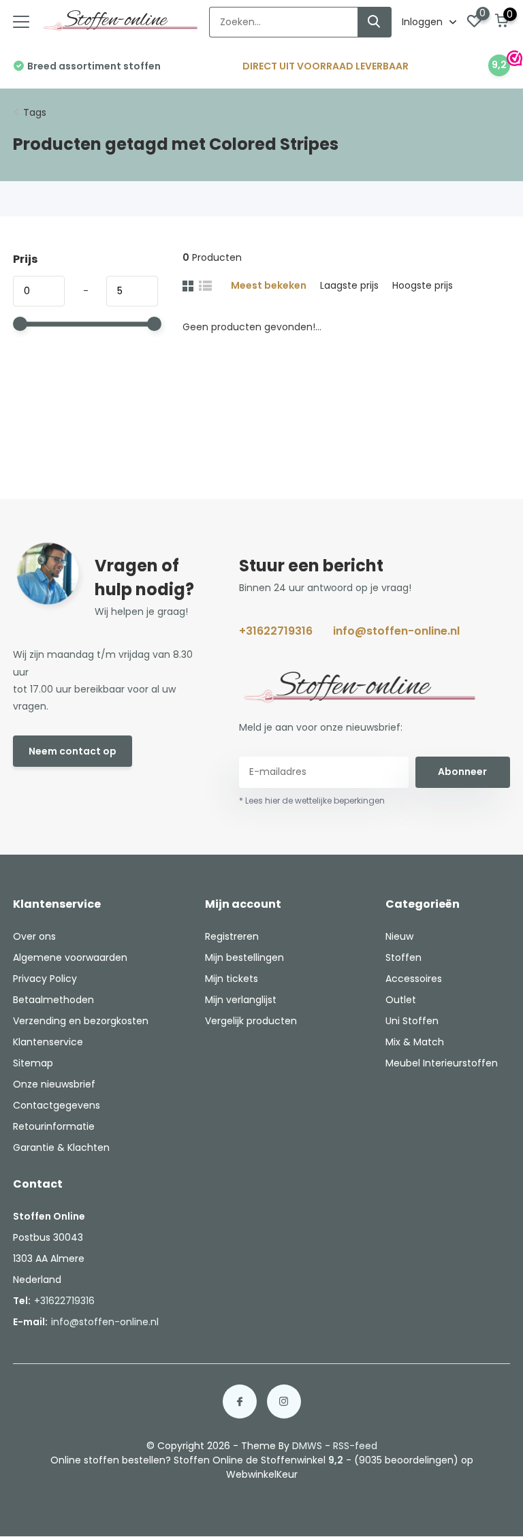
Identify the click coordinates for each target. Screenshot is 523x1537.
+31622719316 (276, 631)
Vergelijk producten (251, 1021)
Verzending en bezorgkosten (80, 1021)
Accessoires (413, 978)
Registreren (232, 936)
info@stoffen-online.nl (396, 631)
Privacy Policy (45, 978)
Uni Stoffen (412, 1021)
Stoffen (403, 957)
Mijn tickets (231, 978)
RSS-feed (355, 1446)
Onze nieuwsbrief (54, 1084)
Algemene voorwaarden (70, 957)
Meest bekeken (268, 285)
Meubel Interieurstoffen (441, 1063)
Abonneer (462, 771)
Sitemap (33, 1063)
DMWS (307, 1446)
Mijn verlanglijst (240, 1000)
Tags (34, 112)
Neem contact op (72, 751)
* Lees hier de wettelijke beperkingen (312, 800)
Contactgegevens (56, 1105)
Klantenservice (48, 1042)
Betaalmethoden (53, 1000)
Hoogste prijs (422, 285)
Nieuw (399, 936)
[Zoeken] (375, 22)
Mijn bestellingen (244, 957)
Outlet (400, 1000)
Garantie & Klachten (61, 1147)
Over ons (34, 936)
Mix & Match (414, 1042)
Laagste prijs (349, 285)
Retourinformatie (54, 1126)
